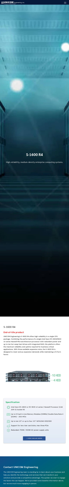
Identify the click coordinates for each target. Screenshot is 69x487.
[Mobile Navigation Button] (65, 2)
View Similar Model (34, 438)
